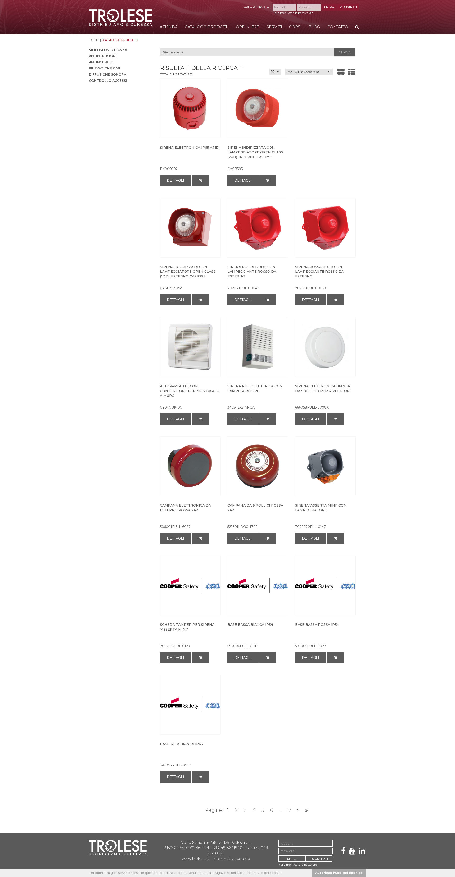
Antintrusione (103, 56)
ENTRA (329, 7)
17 (289, 810)
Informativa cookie (231, 858)
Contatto (337, 27)
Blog (314, 27)
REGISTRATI (348, 7)
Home (93, 40)
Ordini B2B (247, 27)
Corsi (295, 27)
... (280, 810)
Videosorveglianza (108, 50)
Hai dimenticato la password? (293, 12)
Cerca (345, 52)
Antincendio (101, 62)
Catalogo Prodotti (207, 27)
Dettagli (175, 180)
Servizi (274, 27)
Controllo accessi (108, 81)
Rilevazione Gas (104, 68)
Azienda (169, 27)
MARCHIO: (303, 72)
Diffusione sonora (107, 74)
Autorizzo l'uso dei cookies (339, 873)
